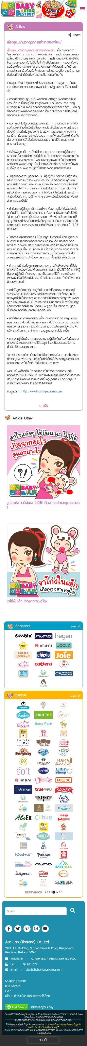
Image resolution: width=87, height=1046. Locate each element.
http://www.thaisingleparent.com (42, 391)
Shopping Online (15, 980)
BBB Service (12, 985)
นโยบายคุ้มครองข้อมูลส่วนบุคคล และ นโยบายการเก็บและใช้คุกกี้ (55, 1025)
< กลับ (43, 405)
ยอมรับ (43, 1040)
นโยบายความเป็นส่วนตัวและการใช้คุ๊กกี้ (27, 995)
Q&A (8, 990)
